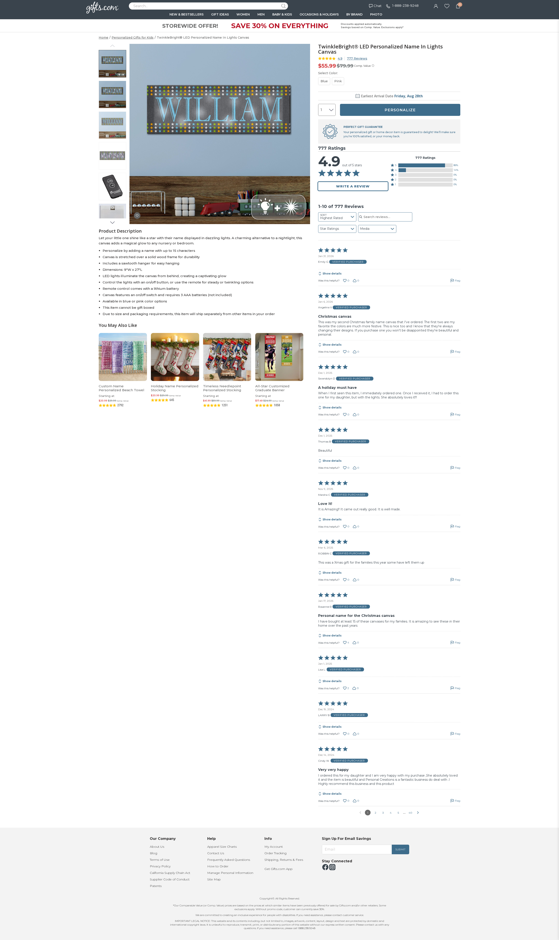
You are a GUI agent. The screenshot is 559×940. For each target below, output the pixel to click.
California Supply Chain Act (170, 873)
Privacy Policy (160, 866)
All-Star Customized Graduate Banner (272, 388)
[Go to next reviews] (418, 812)
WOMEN (243, 14)
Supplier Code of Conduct (170, 879)
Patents (156, 886)
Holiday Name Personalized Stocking (174, 388)
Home (103, 37)
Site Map (214, 879)
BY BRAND (354, 14)
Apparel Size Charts (222, 847)
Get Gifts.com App (278, 869)
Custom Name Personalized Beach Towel (121, 388)
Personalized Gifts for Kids (133, 37)
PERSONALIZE (400, 110)
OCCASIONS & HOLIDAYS (319, 14)
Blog (153, 853)
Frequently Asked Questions (228, 860)
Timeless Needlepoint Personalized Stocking (222, 388)
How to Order (217, 866)
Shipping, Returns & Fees (283, 860)
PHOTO (376, 14)
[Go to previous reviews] (360, 812)
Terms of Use (160, 860)
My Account (273, 847)
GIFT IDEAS (220, 14)
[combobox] (337, 216)
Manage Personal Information (230, 873)
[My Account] (436, 5)
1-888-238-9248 (405, 5)
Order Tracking (275, 853)
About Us (157, 847)
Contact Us (215, 853)
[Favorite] (446, 5)
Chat (377, 6)
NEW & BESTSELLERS (186, 14)
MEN (261, 14)
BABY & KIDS (282, 14)
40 (410, 812)
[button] (425, 165)
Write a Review (353, 186)
